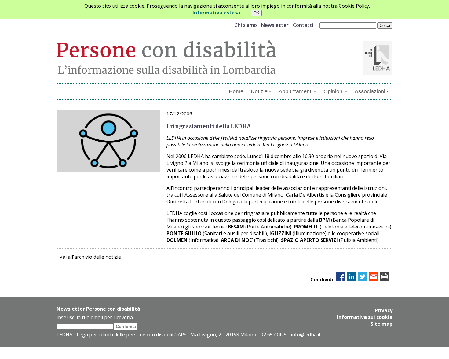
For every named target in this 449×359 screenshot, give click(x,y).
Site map (381, 323)
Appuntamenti (295, 91)
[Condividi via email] (373, 279)
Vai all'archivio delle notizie (90, 257)
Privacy (383, 310)
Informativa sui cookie (364, 317)
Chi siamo (246, 25)
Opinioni (333, 91)
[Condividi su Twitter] (362, 279)
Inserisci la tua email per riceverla (95, 317)
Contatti (303, 25)
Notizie (259, 91)
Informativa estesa (216, 12)
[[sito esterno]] (377, 73)
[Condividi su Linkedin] (351, 279)
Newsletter (275, 25)
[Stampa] (384, 279)
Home (236, 91)
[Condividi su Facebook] (340, 279)
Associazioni (370, 91)
